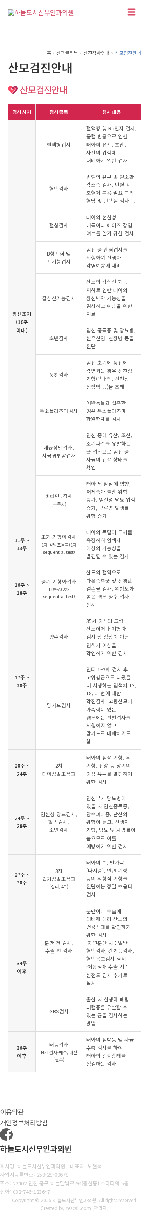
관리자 (100, 1207)
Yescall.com (78, 1207)
